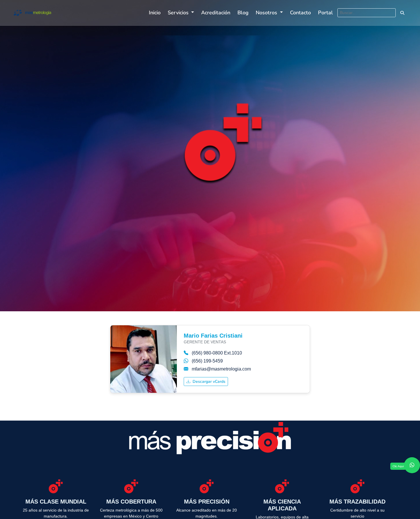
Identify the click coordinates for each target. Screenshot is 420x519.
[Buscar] (402, 13)
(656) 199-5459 (207, 360)
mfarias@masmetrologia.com (221, 369)
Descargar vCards (208, 381)
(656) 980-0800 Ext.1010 (217, 352)
